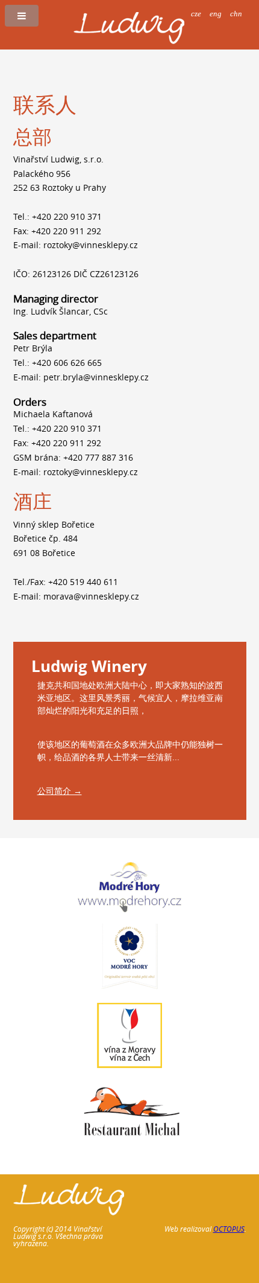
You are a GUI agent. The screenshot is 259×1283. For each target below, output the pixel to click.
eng (216, 13)
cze (196, 13)
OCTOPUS (229, 1228)
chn (236, 13)
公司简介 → (59, 790)
